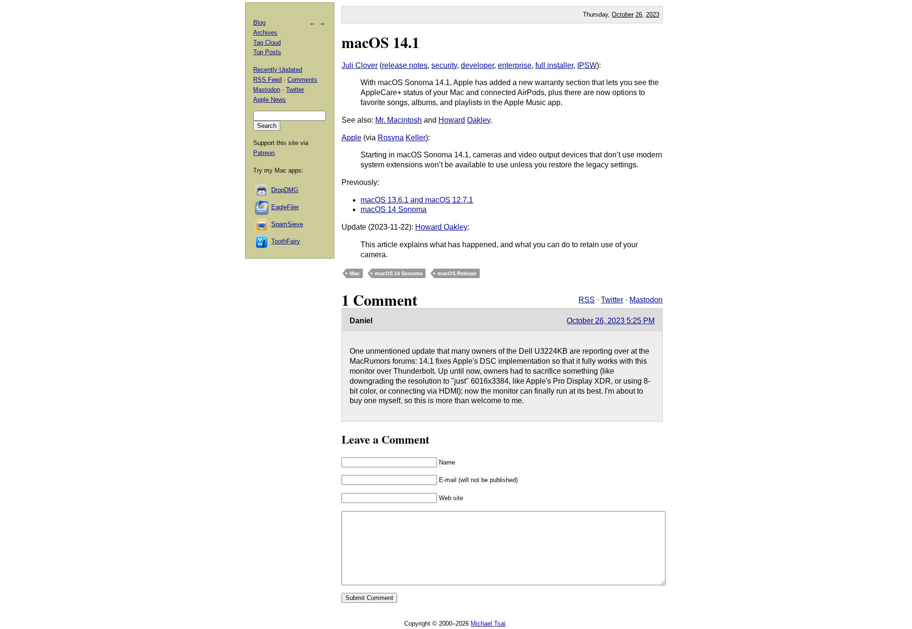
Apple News (269, 99)
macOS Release (456, 273)
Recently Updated (277, 69)
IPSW (587, 65)
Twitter (612, 300)
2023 (652, 14)
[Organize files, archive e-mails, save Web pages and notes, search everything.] (262, 207)
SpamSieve (287, 224)
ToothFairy (285, 241)
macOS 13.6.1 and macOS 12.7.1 (417, 200)
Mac (355, 273)
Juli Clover (360, 65)
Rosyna (391, 138)
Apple (351, 138)
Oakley (478, 120)
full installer (554, 65)
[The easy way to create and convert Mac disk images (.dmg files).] (262, 190)
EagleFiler (285, 207)
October (623, 14)
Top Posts (267, 52)
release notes (405, 65)
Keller (416, 138)
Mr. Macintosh (398, 120)
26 (639, 14)
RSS (587, 300)
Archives (265, 32)
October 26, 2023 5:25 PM (611, 321)
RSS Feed (267, 79)
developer (477, 65)
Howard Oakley (441, 227)
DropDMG (284, 190)
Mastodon (646, 300)
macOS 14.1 (380, 42)
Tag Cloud (267, 42)
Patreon (264, 152)
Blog (259, 22)
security (444, 65)
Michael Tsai (488, 623)
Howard (451, 120)
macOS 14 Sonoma (394, 209)
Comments (302, 79)
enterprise (515, 65)
